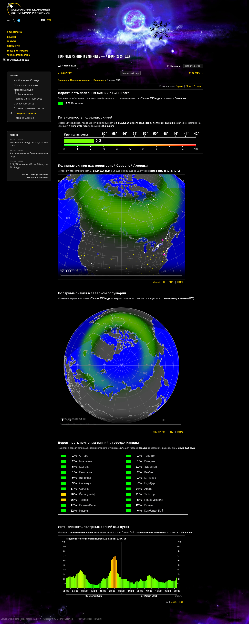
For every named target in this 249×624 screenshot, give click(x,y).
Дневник (11, 37)
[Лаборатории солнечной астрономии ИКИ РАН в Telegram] (18, 20)
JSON (174, 602)
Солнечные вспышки (26, 85)
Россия (197, 86)
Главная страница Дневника (34, 174)
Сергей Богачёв (65, 619)
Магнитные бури (23, 89)
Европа (179, 86)
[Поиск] (13, 20)
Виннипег (99, 80)
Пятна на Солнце (24, 117)
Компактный (130, 73)
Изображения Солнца (26, 80)
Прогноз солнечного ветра (29, 108)
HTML (180, 282)
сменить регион (193, 66)
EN (49, 20)
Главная (62, 80)
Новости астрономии (17, 50)
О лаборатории (14, 32)
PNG (171, 282)
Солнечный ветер (24, 103)
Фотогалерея (13, 46)
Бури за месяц (26, 94)
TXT (181, 602)
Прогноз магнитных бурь (28, 98)
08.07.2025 (194, 73)
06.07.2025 (66, 73)
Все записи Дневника (37, 177)
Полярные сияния (80, 80)
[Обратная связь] (8, 20)
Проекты (11, 41)
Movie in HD (159, 282)
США (188, 86)
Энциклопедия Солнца (18, 55)
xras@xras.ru (94, 619)
